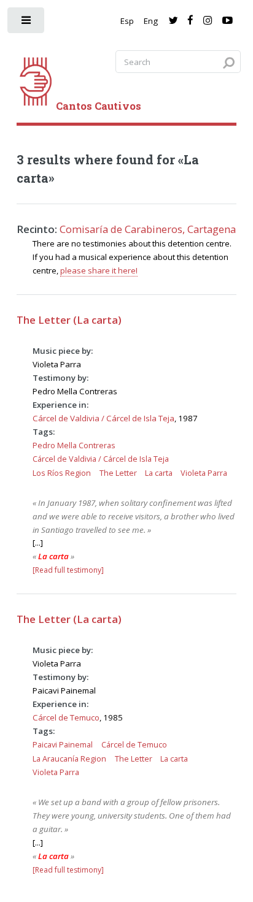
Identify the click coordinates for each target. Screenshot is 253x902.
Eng (151, 20)
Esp (127, 20)
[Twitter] (172, 20)
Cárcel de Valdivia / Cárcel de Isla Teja (103, 418)
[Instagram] (207, 20)
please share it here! (99, 270)
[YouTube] (227, 20)
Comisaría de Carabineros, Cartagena (148, 229)
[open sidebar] (26, 23)
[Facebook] (190, 20)
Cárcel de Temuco (66, 717)
